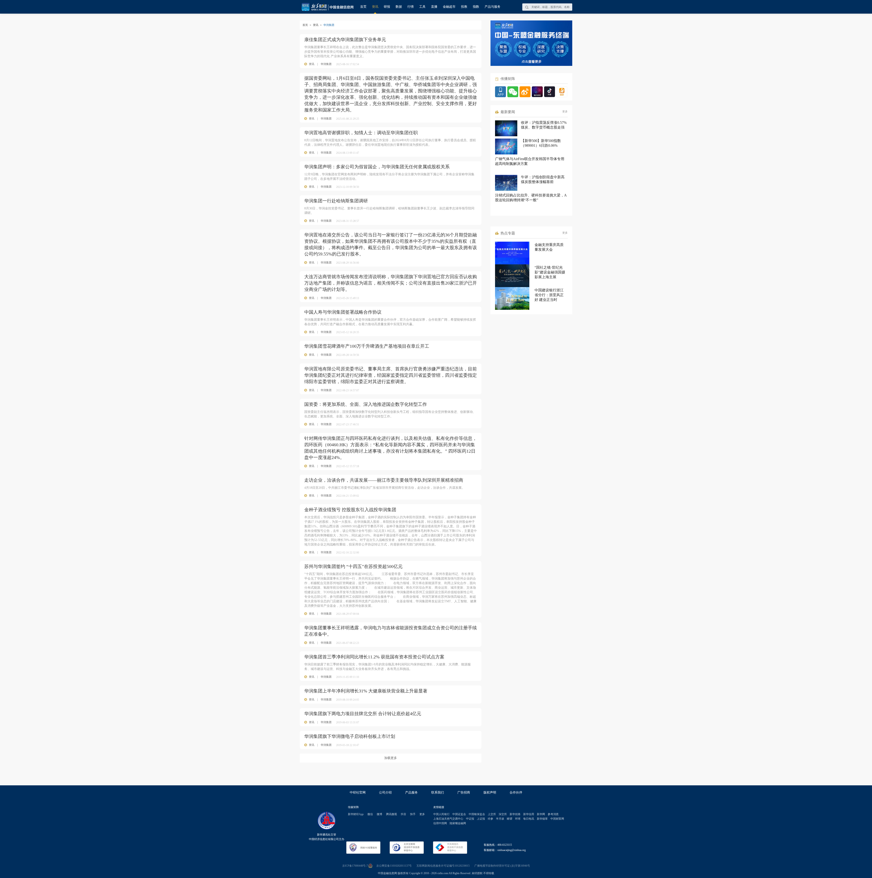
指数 (476, 6)
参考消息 (553, 814)
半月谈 (500, 818)
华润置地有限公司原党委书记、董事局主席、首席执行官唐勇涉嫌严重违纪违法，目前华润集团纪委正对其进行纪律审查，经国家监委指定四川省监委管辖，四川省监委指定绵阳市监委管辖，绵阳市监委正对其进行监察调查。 (390, 375)
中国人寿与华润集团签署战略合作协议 (343, 312)
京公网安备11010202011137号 (394, 865)
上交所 (492, 814)
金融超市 (449, 6)
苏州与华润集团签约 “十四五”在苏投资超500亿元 (353, 566)
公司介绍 (385, 792)
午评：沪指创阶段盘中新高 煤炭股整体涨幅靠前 (543, 179)
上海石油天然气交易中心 (448, 818)
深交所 (503, 814)
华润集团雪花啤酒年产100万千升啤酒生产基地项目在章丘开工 (366, 346)
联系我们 (437, 792)
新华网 (541, 814)
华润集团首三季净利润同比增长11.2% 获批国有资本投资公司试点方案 (374, 656)
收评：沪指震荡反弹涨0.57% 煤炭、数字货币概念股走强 (544, 125)
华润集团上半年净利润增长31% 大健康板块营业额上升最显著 (365, 690)
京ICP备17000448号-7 (355, 865)
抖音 (403, 814)
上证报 (481, 818)
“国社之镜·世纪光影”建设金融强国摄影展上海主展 (550, 272)
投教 (464, 6)
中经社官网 (358, 792)
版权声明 (489, 792)
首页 (363, 6)
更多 (565, 111)
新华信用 (528, 814)
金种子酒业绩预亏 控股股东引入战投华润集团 (350, 509)
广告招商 (463, 792)
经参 (490, 818)
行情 (410, 6)
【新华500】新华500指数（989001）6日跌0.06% (541, 143)
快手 (413, 814)
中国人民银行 (441, 814)
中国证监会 (459, 814)
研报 (387, 6)
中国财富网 (557, 818)
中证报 (470, 818)
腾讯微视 (391, 814)
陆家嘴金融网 (458, 823)
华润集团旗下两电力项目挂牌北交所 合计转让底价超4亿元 (362, 713)
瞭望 (509, 818)
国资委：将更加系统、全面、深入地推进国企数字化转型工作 (365, 404)
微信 (370, 814)
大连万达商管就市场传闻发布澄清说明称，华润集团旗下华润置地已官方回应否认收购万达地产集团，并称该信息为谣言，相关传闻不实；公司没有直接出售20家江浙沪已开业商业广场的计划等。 (390, 283)
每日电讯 (528, 818)
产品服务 (411, 792)
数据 (399, 6)
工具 (422, 6)
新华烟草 (542, 818)
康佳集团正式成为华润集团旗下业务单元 (345, 39)
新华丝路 (515, 814)
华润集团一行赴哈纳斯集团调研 (336, 200)
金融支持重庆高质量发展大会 (549, 247)
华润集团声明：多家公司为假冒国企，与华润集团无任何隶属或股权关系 (377, 166)
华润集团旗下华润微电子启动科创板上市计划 (349, 736)
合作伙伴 (516, 792)
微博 (379, 814)
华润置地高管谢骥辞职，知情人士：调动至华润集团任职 (361, 132)
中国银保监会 (477, 814)
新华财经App (356, 814)
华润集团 (326, 64)
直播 (434, 6)
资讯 (375, 6)
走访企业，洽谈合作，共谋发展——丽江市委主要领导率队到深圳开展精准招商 (383, 480)
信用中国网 (440, 823)
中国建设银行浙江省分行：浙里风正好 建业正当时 (549, 295)
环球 (517, 818)
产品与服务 (492, 6)
